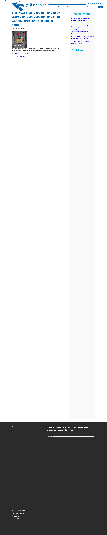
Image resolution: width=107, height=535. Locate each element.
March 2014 (74, 328)
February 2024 (75, 94)
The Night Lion (21, 56)
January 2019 (75, 154)
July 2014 (74, 316)
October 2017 (75, 199)
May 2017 (74, 214)
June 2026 (74, 61)
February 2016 (75, 259)
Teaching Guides (18, 513)
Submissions (16, 516)
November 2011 (75, 409)
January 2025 (75, 67)
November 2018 (75, 160)
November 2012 (75, 376)
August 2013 (74, 349)
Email (50, 434)
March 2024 (74, 91)
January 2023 (75, 103)
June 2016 (74, 247)
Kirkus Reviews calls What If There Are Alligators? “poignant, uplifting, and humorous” (81, 20)
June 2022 (74, 109)
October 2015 (75, 271)
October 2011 (75, 412)
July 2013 (74, 352)
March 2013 (74, 364)
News (79, 7)
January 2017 (75, 226)
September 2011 (75, 415)
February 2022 (75, 115)
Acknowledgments (18, 510)
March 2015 (74, 292)
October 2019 (75, 142)
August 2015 (74, 277)
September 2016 (75, 238)
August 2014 (74, 313)
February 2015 (75, 295)
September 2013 (75, 346)
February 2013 (75, 367)
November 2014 (75, 304)
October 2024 (75, 73)
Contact (89, 7)
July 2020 (74, 130)
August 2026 (74, 55)
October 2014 (75, 307)
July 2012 (74, 388)
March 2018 (74, 184)
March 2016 (74, 256)
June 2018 (74, 175)
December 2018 (75, 157)
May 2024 (74, 85)
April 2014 (74, 325)
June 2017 (74, 211)
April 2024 (74, 88)
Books (49, 7)
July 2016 (74, 244)
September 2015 (75, 274)
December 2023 (75, 100)
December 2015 (75, 265)
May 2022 (74, 112)
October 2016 (75, 235)
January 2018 (75, 190)
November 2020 (75, 127)
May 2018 (74, 178)
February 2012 (75, 403)
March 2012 (74, 400)
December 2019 (75, 136)
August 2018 (74, 169)
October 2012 (75, 379)
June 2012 (74, 391)
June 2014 (74, 319)
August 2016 (74, 241)
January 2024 (75, 97)
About (59, 7)
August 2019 (74, 145)
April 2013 (74, 361)
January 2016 (75, 262)
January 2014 (75, 334)
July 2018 (74, 172)
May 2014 (74, 322)
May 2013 (74, 358)
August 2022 (74, 106)
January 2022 (75, 118)
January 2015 (75, 298)
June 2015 (74, 283)
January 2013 (75, 370)
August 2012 (74, 385)
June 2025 (74, 64)
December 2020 (75, 124)
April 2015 (74, 289)
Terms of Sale (16, 519)
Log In (100, 7)
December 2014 (75, 301)
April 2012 (74, 397)
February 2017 (75, 223)
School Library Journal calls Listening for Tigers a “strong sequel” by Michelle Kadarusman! (82, 31)
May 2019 (74, 148)
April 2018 (74, 181)
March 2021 (74, 121)
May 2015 (74, 286)
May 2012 (74, 394)
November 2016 (75, 232)
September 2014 (75, 310)
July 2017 (74, 208)
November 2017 (75, 196)
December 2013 (75, 337)
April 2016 (74, 253)
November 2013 (75, 340)
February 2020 (75, 133)
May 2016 (74, 250)
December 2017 (75, 193)
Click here (14, 53)
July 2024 (74, 82)
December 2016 (75, 229)
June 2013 (74, 355)
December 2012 (75, 373)
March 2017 (74, 220)
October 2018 (75, 163)
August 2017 (74, 205)
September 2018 (75, 166)
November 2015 (75, 268)
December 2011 (75, 406)
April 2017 (74, 217)
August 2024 (74, 79)
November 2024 (75, 70)
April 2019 (74, 151)
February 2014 (75, 331)
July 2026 (74, 58)
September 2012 (75, 382)
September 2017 (75, 202)
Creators (69, 7)
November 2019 (75, 139)
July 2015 (74, 280)
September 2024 (75, 76)
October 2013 (75, 343)
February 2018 (75, 187)
